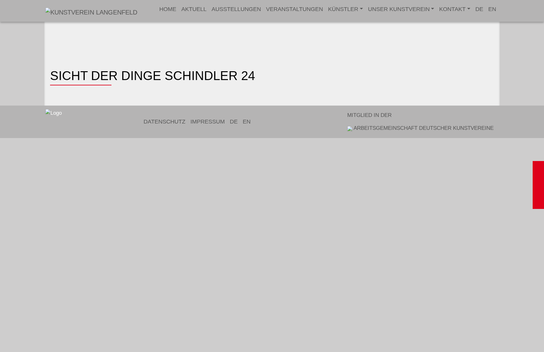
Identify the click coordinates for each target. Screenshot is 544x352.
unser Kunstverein (399, 9)
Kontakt (452, 9)
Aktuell (194, 9)
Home (167, 9)
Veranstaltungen (294, 9)
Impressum (207, 121)
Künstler (343, 9)
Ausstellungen (236, 9)
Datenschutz (164, 121)
